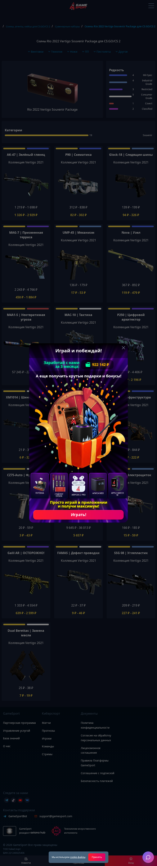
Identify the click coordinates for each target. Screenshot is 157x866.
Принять (97, 857)
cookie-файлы (77, 857)
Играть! (78, 514)
